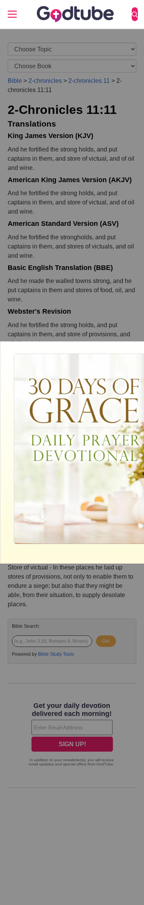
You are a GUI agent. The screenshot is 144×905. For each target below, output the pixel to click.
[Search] (135, 14)
